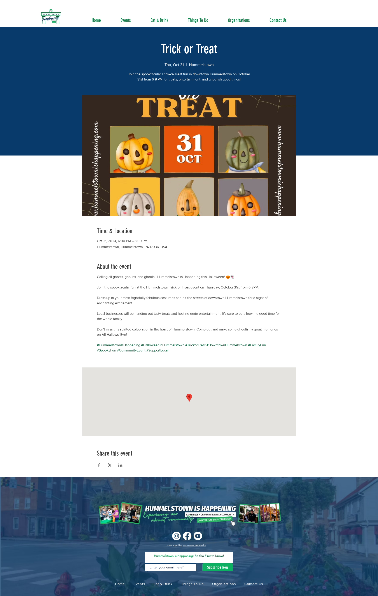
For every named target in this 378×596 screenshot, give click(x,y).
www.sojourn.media (194, 545)
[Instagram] (176, 536)
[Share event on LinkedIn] (120, 465)
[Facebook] (187, 536)
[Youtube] (198, 536)
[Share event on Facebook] (99, 465)
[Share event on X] (110, 465)
